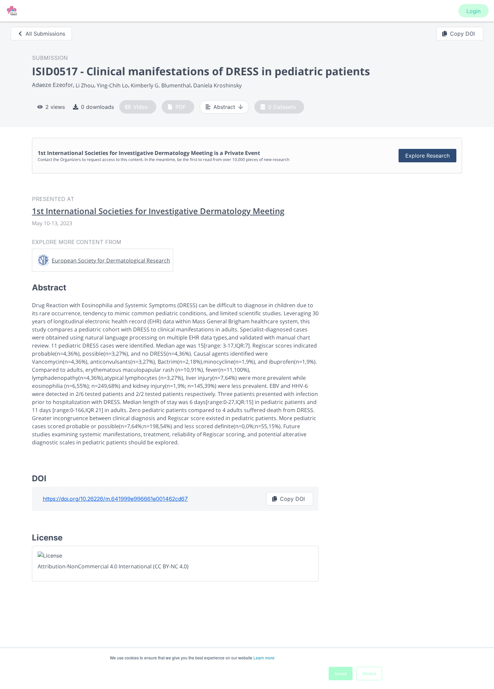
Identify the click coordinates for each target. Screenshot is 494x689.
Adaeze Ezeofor (52, 84)
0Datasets (282, 107)
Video (140, 107)
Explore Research (427, 155)
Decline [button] (369, 673)
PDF (180, 107)
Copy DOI (462, 33)
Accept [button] (340, 673)
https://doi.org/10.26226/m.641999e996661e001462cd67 (115, 498)
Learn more (264, 657)
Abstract (224, 107)
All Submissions (45, 33)
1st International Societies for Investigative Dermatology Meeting (158, 211)
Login (473, 11)
